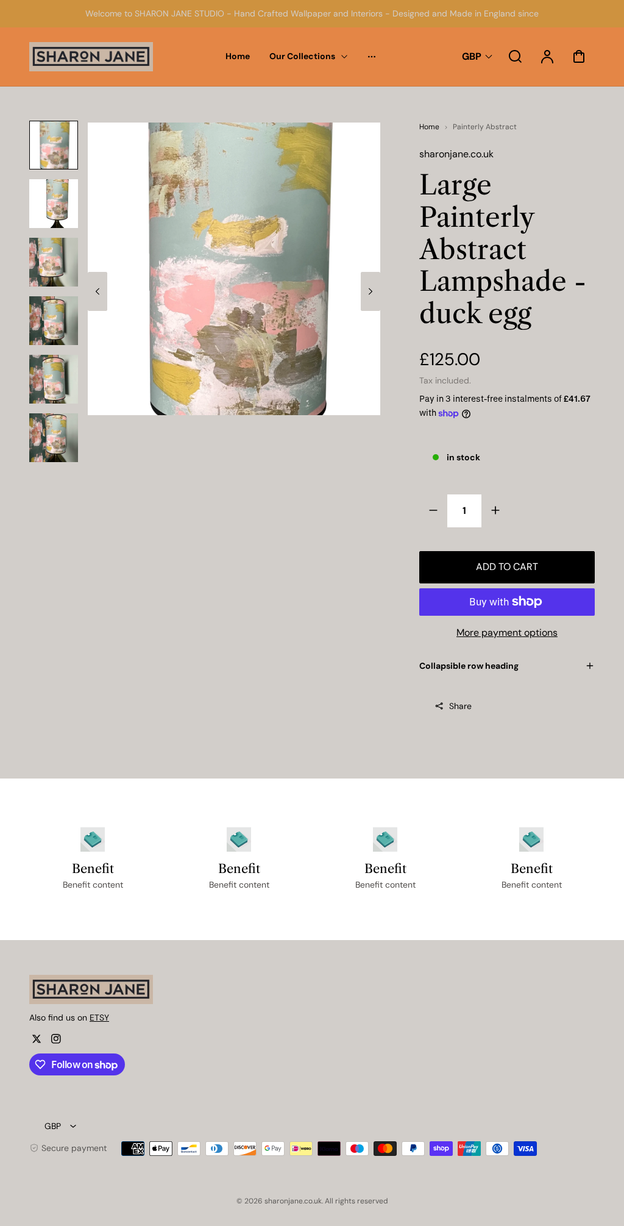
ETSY (99, 1017)
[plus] (495, 510)
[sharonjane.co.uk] (105, 989)
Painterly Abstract (485, 127)
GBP (471, 56)
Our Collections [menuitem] (302, 56)
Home (429, 127)
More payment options (507, 632)
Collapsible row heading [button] (469, 665)
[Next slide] (370, 291)
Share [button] (460, 705)
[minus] (433, 510)
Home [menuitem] (237, 56)
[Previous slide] (97, 291)
